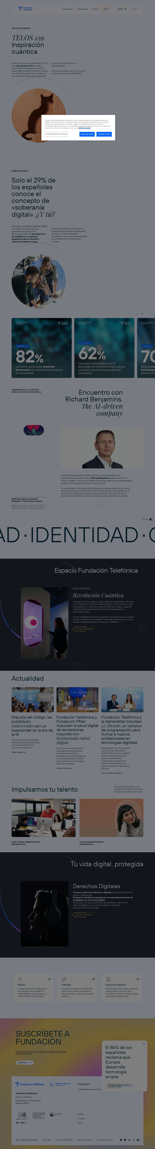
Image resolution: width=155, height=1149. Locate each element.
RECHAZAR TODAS (87, 134)
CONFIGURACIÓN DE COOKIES (56, 134)
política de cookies (84, 128)
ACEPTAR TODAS (104, 134)
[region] (78, 127)
